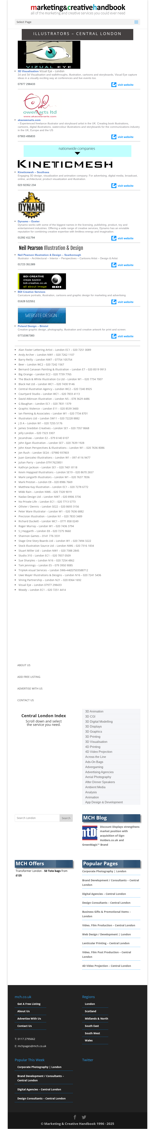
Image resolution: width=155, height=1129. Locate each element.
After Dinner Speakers (100, 782)
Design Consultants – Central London (106, 902)
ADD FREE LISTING (28, 677)
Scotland (90, 1011)
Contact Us (24, 1026)
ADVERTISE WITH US (30, 688)
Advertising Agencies (99, 772)
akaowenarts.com (29, 120)
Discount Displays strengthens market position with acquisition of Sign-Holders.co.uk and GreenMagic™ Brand (111, 835)
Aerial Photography (98, 777)
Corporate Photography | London (104, 871)
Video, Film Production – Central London (108, 925)
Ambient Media (95, 787)
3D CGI (90, 716)
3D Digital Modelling (99, 721)
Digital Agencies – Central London (104, 894)
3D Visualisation (28, 71)
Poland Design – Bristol (33, 326)
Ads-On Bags (94, 762)
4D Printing (92, 746)
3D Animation (94, 711)
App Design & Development (104, 802)
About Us (23, 1011)
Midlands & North (96, 1018)
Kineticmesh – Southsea (33, 172)
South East (92, 1026)
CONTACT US (25, 700)
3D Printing (92, 736)
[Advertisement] (46, 628)
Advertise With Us (29, 1018)
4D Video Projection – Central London (106, 966)
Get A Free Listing (28, 1004)
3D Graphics (93, 731)
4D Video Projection (98, 751)
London (90, 1004)
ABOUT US (23, 665)
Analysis (91, 792)
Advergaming (94, 767)
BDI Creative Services (31, 291)
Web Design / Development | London (106, 934)
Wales (89, 1040)
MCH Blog (95, 817)
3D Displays (93, 726)
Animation (92, 797)
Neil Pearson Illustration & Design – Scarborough (49, 254)
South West (92, 1033)
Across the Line (95, 756)
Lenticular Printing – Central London (105, 943)
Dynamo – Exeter (29, 221)
